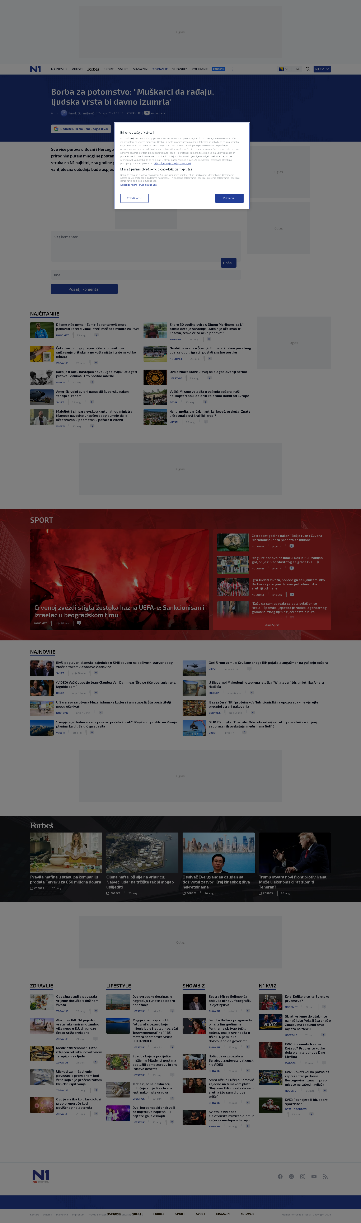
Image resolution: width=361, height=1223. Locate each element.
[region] (182, 165)
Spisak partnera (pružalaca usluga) (139, 184)
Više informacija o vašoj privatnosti (172, 163)
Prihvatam (229, 198)
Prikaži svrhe (134, 198)
